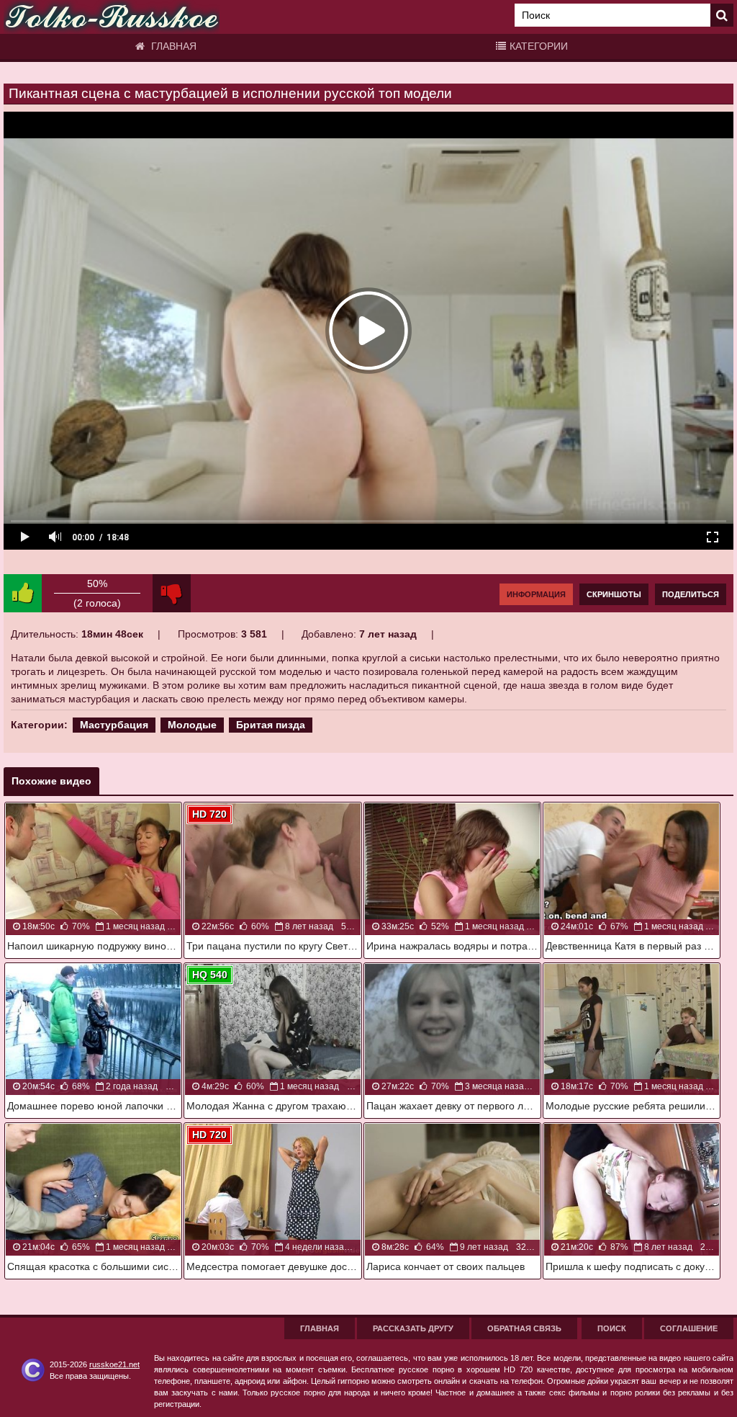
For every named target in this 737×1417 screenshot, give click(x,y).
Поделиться (690, 594)
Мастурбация (114, 724)
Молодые (192, 724)
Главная (172, 46)
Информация (536, 594)
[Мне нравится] (23, 593)
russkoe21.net (114, 1364)
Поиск (611, 1328)
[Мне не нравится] (172, 593)
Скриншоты (614, 594)
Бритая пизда (270, 724)
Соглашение (689, 1328)
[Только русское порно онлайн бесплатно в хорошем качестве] (112, 17)
